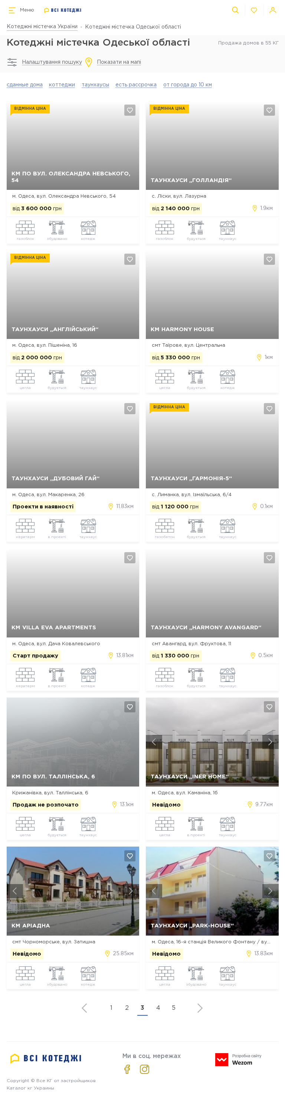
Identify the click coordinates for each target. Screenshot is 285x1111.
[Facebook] (127, 1069)
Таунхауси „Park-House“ (192, 925)
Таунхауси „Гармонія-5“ (191, 478)
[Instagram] (144, 1069)
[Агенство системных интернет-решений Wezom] (238, 1059)
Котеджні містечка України (42, 26)
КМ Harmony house (182, 329)
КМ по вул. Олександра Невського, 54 (71, 176)
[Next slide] (270, 742)
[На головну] (63, 10)
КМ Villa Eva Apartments (54, 627)
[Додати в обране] (129, 110)
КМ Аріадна (31, 925)
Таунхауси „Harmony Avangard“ (206, 627)
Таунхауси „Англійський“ (55, 329)
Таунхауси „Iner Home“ (190, 776)
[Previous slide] (154, 742)
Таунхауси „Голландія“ (191, 180)
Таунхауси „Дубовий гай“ (55, 478)
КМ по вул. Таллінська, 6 (53, 776)
